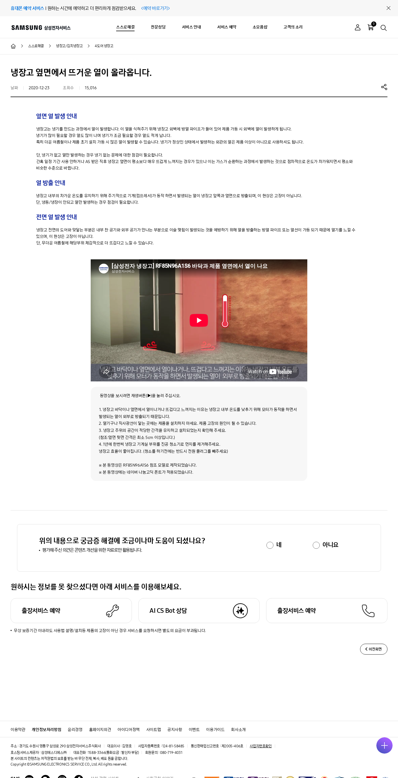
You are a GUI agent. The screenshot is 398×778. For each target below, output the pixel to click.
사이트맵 (153, 729)
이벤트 (194, 729)
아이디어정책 (129, 729)
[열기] (384, 745)
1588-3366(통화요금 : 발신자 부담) (113, 752)
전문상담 (158, 27)
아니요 (330, 545)
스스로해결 (125, 27)
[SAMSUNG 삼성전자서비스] (41, 27)
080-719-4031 (171, 752)
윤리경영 (75, 729)
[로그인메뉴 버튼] (357, 28)
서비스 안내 (191, 27)
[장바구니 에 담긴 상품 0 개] (370, 27)
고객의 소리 (293, 27)
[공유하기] (384, 87)
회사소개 (238, 729)
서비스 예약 (226, 27)
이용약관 (18, 729)
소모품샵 (260, 27)
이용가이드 (215, 729)
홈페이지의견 (100, 729)
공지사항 (174, 729)
